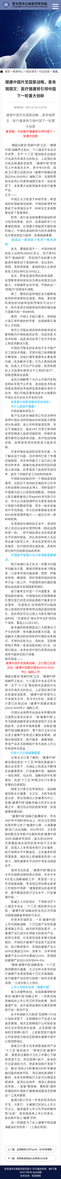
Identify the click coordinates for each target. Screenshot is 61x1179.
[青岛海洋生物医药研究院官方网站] (24, 4)
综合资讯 (31, 71)
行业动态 (44, 71)
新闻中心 (18, 71)
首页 (7, 71)
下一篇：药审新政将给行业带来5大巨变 (28, 1158)
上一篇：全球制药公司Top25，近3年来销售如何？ (32, 1149)
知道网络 (36, 1175)
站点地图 (37, 1172)
